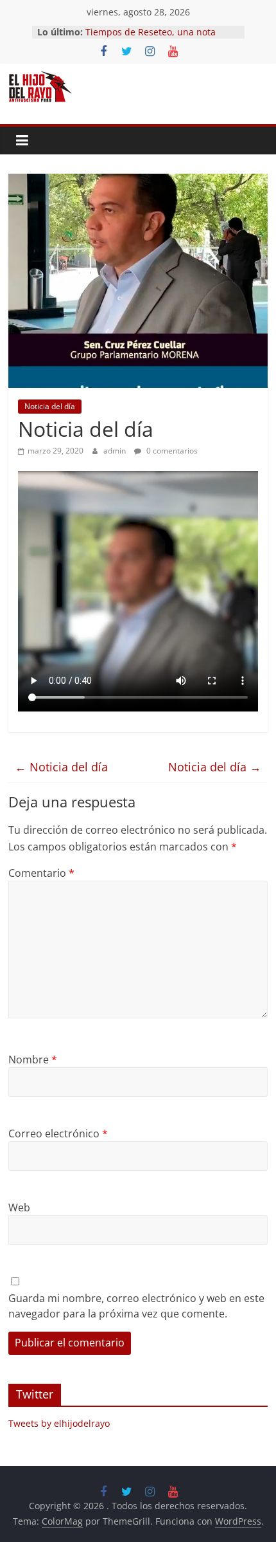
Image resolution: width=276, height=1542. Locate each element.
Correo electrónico (58, 1133)
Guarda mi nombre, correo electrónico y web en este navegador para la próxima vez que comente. (136, 1306)
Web (19, 1207)
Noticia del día (49, 406)
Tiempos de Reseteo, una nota (150, 32)
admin (115, 450)
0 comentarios (171, 450)
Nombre (32, 1059)
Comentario (41, 873)
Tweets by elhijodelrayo (59, 1423)
